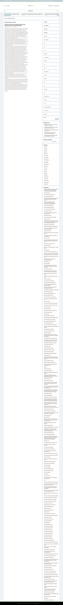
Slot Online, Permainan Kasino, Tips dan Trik (50, 497)
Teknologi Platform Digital (48, 567)
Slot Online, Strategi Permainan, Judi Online (50, 499)
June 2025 (45, 169)
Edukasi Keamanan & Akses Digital (49, 224)
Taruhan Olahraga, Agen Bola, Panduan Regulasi (51, 515)
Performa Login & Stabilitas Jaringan (49, 434)
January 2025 (46, 178)
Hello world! (54, 141)
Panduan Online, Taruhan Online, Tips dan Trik (50, 397)
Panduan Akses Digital (47, 368)
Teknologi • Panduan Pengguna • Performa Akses (51, 542)
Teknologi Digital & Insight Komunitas (49, 549)
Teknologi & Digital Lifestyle (48, 524)
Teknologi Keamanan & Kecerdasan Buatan (50, 565)
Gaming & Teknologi (47, 263)
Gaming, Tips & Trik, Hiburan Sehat (49, 280)
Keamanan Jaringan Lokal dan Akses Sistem (50, 324)
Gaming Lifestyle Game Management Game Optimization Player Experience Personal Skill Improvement (50, 266)
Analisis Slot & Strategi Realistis (48, 205)
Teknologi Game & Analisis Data (48, 557)
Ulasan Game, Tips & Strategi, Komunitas (50, 596)
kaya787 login (21, 32)
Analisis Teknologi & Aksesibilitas (49, 207)
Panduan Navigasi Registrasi (48, 395)
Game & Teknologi (46, 238)
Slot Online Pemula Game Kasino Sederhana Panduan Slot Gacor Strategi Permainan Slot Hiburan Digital (50, 487)
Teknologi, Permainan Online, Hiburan (49, 579)
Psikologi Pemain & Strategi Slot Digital (49, 461)
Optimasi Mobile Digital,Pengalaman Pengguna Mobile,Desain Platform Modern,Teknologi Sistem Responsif (51, 358)
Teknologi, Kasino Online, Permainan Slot (50, 571)
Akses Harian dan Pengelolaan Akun (49, 194)
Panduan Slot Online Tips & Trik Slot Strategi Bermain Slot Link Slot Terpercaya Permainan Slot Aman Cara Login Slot (51, 420)
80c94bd (6, 27)
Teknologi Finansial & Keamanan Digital (49, 555)
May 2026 (45, 150)
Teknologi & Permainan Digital (48, 538)
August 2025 (46, 166)
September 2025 (46, 164)
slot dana (45, 75)
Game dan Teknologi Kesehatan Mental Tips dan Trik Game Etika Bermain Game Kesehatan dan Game (51, 241)
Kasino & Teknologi (47, 301)
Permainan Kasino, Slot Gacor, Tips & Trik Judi (50, 442)
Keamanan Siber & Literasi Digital (49, 329)
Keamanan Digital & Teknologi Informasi (50, 321)
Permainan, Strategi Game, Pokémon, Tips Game (51, 455)
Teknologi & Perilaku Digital (48, 536)
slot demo (45, 89)
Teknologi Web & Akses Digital (48, 569)
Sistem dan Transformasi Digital (48, 470)
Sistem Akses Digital (47, 465)
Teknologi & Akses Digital (47, 520)
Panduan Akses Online (47, 378)
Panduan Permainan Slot (47, 415)
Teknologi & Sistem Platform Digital (49, 540)
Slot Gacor (45, 53)
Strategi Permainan (47, 511)
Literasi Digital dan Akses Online (48, 344)
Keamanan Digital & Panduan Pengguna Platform (51, 317)
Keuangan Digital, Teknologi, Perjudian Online (50, 338)
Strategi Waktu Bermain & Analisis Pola (49, 513)
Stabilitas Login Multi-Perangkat (48, 506)
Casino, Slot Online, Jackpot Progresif (49, 209)
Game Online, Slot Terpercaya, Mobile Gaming (50, 251)
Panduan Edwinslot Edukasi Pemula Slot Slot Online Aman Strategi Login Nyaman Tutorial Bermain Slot (50, 383)
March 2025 (45, 175)
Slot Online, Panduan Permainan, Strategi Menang (51, 495)
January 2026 (46, 157)
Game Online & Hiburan (47, 245)
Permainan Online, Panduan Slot (48, 447)
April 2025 (45, 173)
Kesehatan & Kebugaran (47, 332)
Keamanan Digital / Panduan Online (49, 315)
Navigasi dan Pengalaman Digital (48, 351)
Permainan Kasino (46, 440)
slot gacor (45, 36)
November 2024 (46, 182)
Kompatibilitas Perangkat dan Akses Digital (50, 342)
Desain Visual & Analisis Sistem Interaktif (50, 217)
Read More (6, 90)
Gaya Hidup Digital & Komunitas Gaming (50, 282)
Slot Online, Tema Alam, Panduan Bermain (50, 501)
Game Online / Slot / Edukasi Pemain (49, 243)
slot (44, 43)
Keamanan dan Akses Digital (48, 312)
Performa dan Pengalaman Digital (49, 432)
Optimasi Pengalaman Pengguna (48, 360)
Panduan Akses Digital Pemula (48, 370)
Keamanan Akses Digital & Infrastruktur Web (50, 310)
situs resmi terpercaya (47, 472)
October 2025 (46, 162)
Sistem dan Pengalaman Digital (48, 468)
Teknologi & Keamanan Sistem (48, 533)
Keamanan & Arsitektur (47, 306)
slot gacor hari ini (46, 96)
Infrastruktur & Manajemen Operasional (49, 293)
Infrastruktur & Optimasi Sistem (48, 295)
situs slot (45, 78)
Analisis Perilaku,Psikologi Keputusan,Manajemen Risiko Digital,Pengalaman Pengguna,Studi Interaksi (51, 199)
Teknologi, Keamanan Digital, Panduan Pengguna (51, 574)
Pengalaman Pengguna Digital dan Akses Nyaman (51, 427)
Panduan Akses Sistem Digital (48, 380)
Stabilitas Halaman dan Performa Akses (50, 504)
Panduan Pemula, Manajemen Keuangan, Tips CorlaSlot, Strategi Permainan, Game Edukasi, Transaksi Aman (50, 403)
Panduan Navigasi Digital (47, 393)
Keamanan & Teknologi (47, 308)
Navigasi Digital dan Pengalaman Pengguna (50, 353)
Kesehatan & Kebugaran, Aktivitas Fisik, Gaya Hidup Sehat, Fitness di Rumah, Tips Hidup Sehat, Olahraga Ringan (51, 335)
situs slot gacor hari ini (47, 475)
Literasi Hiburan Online (47, 346)
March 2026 (45, 153)
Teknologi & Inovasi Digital (48, 529)
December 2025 (46, 159)
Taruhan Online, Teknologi (47, 517)
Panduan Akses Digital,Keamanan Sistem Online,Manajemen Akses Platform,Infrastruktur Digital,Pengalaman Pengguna (51, 376)
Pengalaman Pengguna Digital (48, 425)
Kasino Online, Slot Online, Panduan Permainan (50, 303)
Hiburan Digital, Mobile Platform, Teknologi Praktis (51, 289)
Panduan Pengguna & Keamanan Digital (49, 410)
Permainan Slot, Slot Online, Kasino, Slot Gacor (51, 453)
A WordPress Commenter (48, 141)
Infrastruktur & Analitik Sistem (48, 291)
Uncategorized (46, 598)
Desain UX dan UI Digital (47, 215)
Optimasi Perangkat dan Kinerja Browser (50, 362)
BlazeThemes (37, 603)
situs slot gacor (46, 39)
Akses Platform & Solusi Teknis (48, 196)
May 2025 (45, 171)
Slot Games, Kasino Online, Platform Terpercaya (51, 482)
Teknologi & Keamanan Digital (48, 531)
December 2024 (46, 180)
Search (45, 117)
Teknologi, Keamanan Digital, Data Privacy (50, 572)
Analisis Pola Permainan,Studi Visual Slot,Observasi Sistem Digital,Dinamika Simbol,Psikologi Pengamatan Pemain (49, 203)
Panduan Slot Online (47, 417)
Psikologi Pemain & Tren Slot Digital (49, 463)
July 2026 (45, 146)
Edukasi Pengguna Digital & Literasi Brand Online (51, 226)
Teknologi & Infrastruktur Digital (48, 526)
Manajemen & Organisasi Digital (48, 348)
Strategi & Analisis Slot (47, 508)
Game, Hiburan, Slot (47, 261)
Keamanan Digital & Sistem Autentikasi (49, 319)
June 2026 (45, 148)
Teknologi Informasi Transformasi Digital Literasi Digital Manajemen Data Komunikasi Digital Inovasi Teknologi (51, 560)
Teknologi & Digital (47, 522)
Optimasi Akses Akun (47, 355)
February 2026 (46, 155)
